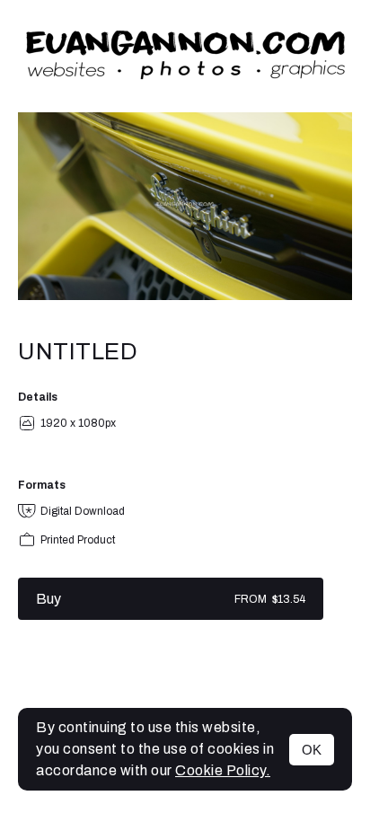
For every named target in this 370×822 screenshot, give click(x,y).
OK (312, 749)
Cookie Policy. (222, 770)
